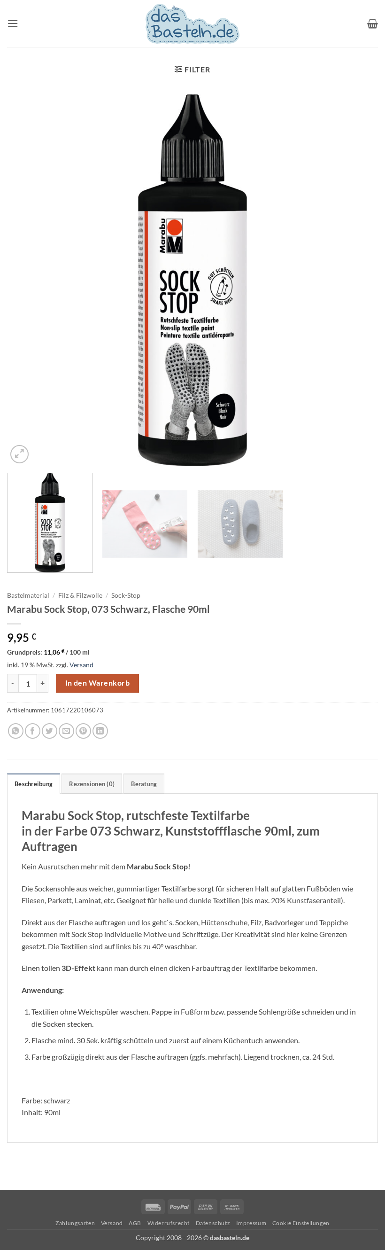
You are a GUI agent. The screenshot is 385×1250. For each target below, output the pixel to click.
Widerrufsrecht (168, 1223)
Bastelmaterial (28, 595)
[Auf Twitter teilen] (49, 731)
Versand (81, 665)
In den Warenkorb (97, 683)
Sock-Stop (125, 595)
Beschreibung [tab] (34, 784)
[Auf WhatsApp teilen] (15, 731)
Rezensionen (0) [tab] (92, 784)
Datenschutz (213, 1223)
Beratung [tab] (144, 784)
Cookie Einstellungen (301, 1223)
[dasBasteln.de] (192, 24)
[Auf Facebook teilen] (32, 731)
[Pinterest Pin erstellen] (83, 731)
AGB (135, 1223)
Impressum (251, 1223)
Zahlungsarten (75, 1223)
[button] (12, 23)
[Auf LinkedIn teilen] (100, 731)
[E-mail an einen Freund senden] (66, 731)
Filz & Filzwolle (80, 595)
